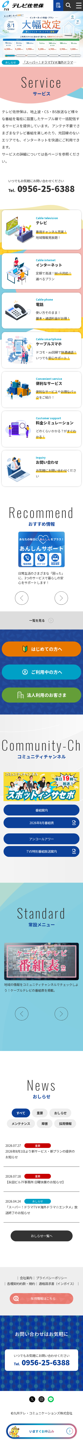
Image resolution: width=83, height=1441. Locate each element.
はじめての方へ (46, 649)
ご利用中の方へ (46, 672)
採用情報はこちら (43, 1298)
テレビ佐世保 (23, 5)
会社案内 (26, 1277)
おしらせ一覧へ (41, 1235)
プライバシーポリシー (51, 1277)
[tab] (9, 55)
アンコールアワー (41, 838)
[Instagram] (42, 1399)
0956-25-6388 (45, 189)
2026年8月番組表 (41, 822)
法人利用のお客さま (47, 695)
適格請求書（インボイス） (57, 1283)
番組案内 (41, 810)
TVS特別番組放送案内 (41, 851)
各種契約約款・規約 (21, 1283)
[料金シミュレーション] (58, 5)
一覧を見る (37, 620)
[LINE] (51, 1399)
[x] (32, 1399)
